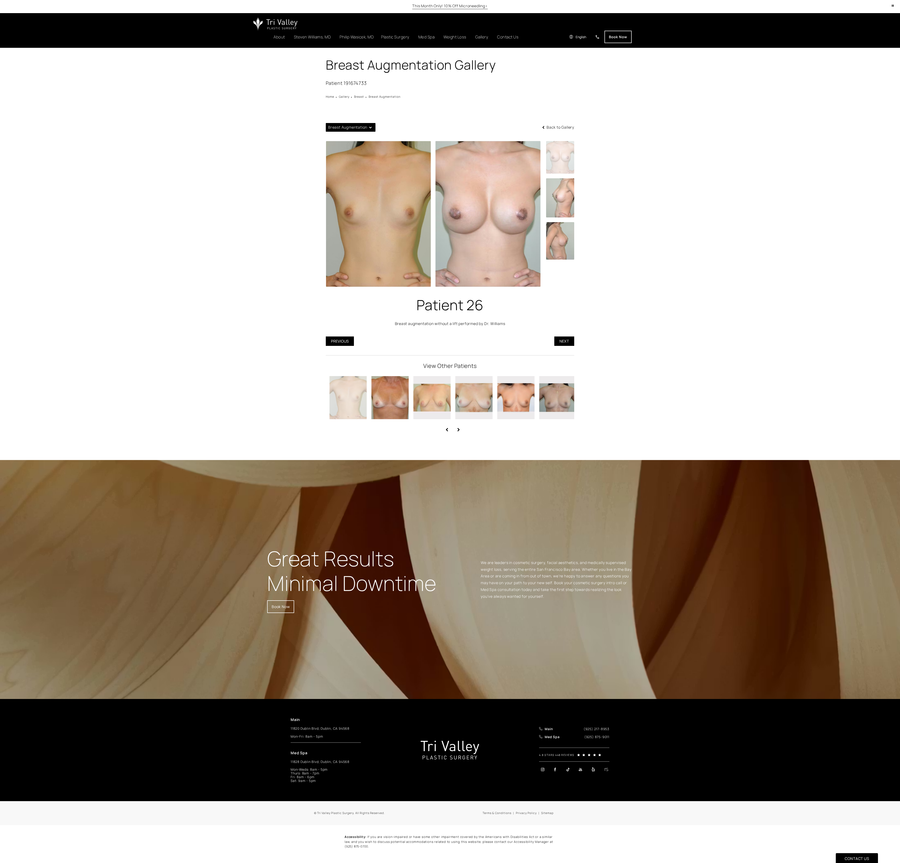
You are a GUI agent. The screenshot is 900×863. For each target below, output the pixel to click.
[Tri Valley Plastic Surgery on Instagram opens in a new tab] (542, 769)
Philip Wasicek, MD (357, 37)
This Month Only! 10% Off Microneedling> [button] (450, 5)
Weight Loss (454, 37)
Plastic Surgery (395, 37)
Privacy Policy (526, 813)
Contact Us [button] (857, 858)
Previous (340, 341)
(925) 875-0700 (356, 846)
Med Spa (426, 37)
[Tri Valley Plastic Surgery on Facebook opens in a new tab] (555, 769)
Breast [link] (359, 97)
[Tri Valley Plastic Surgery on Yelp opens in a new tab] (593, 769)
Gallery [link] (344, 97)
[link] (597, 37)
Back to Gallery (560, 127)
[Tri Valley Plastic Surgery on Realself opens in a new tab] (605, 769)
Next (564, 341)
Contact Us (507, 37)
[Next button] (456, 428)
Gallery (481, 37)
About (279, 37)
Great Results (351, 571)
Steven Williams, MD (312, 37)
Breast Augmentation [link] (385, 97)
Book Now (618, 36)
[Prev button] (444, 428)
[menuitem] (542, 769)
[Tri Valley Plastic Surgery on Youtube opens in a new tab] (580, 769)
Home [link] (330, 97)
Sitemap (547, 813)
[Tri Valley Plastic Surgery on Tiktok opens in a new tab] (567, 769)
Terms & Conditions (497, 813)
